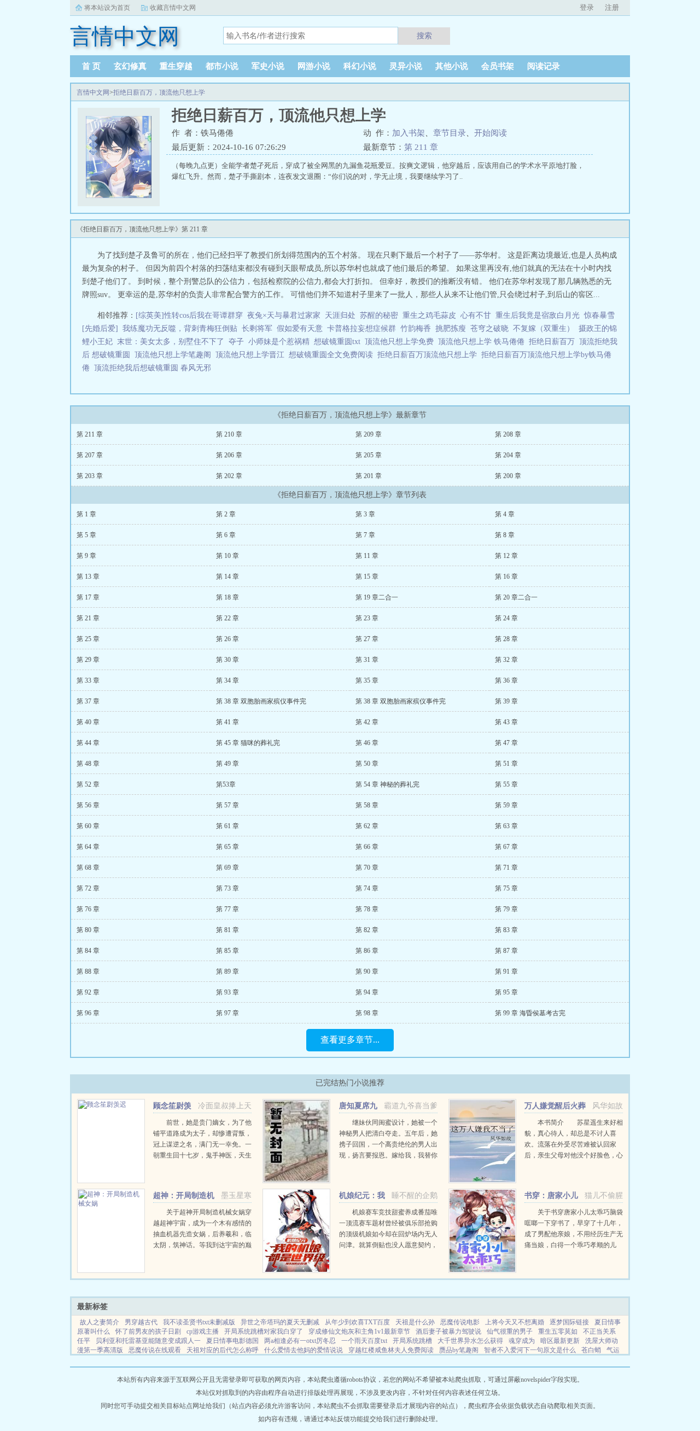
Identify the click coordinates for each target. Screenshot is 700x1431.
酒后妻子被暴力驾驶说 (448, 1331)
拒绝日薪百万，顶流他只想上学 (159, 92)
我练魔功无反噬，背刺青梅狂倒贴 (179, 328)
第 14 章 (227, 576)
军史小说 (268, 66)
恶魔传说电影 (460, 1322)
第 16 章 (506, 576)
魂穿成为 (522, 1341)
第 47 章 (506, 743)
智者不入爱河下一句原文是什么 (530, 1350)
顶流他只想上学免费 (401, 342)
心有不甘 (475, 315)
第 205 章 (368, 455)
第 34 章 (227, 680)
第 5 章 (86, 535)
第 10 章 (227, 556)
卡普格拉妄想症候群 (361, 328)
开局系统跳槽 (412, 1341)
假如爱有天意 (300, 328)
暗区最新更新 (560, 1341)
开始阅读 (490, 133)
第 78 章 (366, 909)
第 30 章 (227, 660)
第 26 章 (227, 639)
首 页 (91, 66)
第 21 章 (88, 618)
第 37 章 (88, 701)
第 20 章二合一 (516, 597)
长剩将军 (257, 328)
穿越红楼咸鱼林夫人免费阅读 (391, 1350)
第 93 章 (227, 992)
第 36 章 (506, 680)
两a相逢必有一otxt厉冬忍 (300, 1341)
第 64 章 (88, 847)
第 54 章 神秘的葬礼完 (387, 784)
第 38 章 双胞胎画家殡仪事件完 (261, 701)
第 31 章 (366, 660)
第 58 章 (366, 805)
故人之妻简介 (99, 1322)
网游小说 (314, 66)
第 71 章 (506, 867)
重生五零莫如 (558, 1331)
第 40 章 (88, 722)
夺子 (236, 342)
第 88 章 (88, 971)
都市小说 (222, 66)
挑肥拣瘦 (450, 328)
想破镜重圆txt (339, 342)
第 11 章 (366, 556)
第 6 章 (226, 535)
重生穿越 (176, 66)
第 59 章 (506, 805)
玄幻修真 (130, 66)
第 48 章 (88, 763)
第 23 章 (366, 618)
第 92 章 (88, 992)
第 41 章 (227, 722)
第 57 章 (227, 805)
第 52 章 (88, 784)
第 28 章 (506, 639)
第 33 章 (88, 680)
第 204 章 (508, 455)
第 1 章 (86, 514)
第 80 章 (88, 930)
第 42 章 (366, 722)
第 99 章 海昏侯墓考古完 (530, 1013)
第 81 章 (227, 930)
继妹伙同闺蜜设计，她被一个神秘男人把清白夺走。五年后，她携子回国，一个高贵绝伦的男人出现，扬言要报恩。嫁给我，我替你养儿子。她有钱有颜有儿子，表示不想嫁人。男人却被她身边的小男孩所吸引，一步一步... (388, 1155)
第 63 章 (506, 826)
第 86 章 (366, 951)
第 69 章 (227, 867)
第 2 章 (226, 514)
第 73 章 (227, 888)
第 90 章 (366, 971)
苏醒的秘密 (379, 315)
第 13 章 (88, 576)
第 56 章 (88, 805)
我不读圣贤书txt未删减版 (199, 1322)
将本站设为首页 (107, 7)
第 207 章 (90, 455)
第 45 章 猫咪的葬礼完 (248, 743)
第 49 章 (227, 763)
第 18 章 (227, 597)
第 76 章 (88, 909)
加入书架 (408, 133)
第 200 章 (508, 476)
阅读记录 (543, 66)
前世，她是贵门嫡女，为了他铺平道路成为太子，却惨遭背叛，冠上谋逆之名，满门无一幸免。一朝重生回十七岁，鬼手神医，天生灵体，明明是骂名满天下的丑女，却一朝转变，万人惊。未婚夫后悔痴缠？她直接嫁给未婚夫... (202, 1155)
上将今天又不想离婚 (514, 1322)
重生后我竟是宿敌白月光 (537, 315)
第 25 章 (88, 639)
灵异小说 (405, 66)
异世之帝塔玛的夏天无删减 (280, 1322)
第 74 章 (366, 888)
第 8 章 (505, 535)
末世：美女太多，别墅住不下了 (170, 342)
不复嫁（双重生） (543, 328)
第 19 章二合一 (376, 597)
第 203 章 (90, 476)
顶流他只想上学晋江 (252, 355)
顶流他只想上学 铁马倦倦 (483, 342)
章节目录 (449, 133)
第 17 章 (88, 597)
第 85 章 (227, 951)
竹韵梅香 (415, 328)
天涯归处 (340, 315)
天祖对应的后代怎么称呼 (222, 1350)
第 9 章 (86, 556)
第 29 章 (88, 660)
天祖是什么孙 (415, 1322)
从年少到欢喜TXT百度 (357, 1322)
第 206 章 (229, 455)
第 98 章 (366, 1013)
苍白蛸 (591, 1350)
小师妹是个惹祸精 (279, 342)
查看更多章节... (350, 1039)
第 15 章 (366, 576)
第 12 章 (506, 556)
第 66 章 (366, 847)
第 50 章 (366, 763)
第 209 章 (368, 434)
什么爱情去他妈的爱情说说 (303, 1350)
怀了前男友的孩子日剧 (148, 1331)
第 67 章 (506, 847)
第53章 (226, 784)
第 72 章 (88, 888)
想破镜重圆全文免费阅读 (333, 355)
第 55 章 (506, 784)
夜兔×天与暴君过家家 (283, 315)
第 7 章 (365, 535)
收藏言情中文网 (173, 7)
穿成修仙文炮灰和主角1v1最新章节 (359, 1331)
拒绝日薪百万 (554, 342)
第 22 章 (227, 618)
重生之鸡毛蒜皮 (429, 315)
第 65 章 (227, 847)
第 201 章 (368, 476)
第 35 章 (366, 680)
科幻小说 (359, 66)
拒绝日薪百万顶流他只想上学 (429, 355)
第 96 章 (88, 1013)
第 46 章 (366, 743)
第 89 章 (227, 971)
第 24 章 (506, 618)
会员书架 (497, 66)
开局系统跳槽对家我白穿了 (263, 1331)
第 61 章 (227, 826)
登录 (587, 7)
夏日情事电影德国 (232, 1341)
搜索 (424, 35)
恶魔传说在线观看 (155, 1350)
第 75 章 (506, 888)
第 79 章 (506, 909)
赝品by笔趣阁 (459, 1350)
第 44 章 (88, 743)
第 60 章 (88, 826)
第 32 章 (506, 660)
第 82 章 (366, 930)
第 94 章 (366, 992)
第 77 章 (227, 909)
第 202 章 (229, 476)
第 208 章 (508, 434)
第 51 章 (506, 763)
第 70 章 (366, 867)
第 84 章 (88, 951)
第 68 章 (88, 867)
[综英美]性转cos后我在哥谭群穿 (189, 315)
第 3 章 (365, 514)
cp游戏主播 (202, 1331)
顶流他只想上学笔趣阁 (175, 355)
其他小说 (451, 66)
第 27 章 (366, 639)
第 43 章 (506, 722)
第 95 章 (506, 992)
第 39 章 (506, 701)
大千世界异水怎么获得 (470, 1341)
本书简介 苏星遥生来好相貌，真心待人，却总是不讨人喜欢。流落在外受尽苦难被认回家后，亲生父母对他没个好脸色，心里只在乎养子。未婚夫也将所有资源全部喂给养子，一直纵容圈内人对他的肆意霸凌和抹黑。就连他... (573, 1155)
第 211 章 (421, 147)
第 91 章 (506, 971)
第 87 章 (506, 951)
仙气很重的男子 (510, 1331)
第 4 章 (505, 514)
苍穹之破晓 (489, 328)
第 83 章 (506, 930)
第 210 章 (229, 434)
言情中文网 (93, 92)
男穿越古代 (141, 1322)
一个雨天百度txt (364, 1341)
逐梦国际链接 (569, 1322)
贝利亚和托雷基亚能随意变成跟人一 (148, 1341)
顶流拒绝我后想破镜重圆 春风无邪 (154, 368)
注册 (612, 7)
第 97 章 (227, 1013)
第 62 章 (366, 826)
